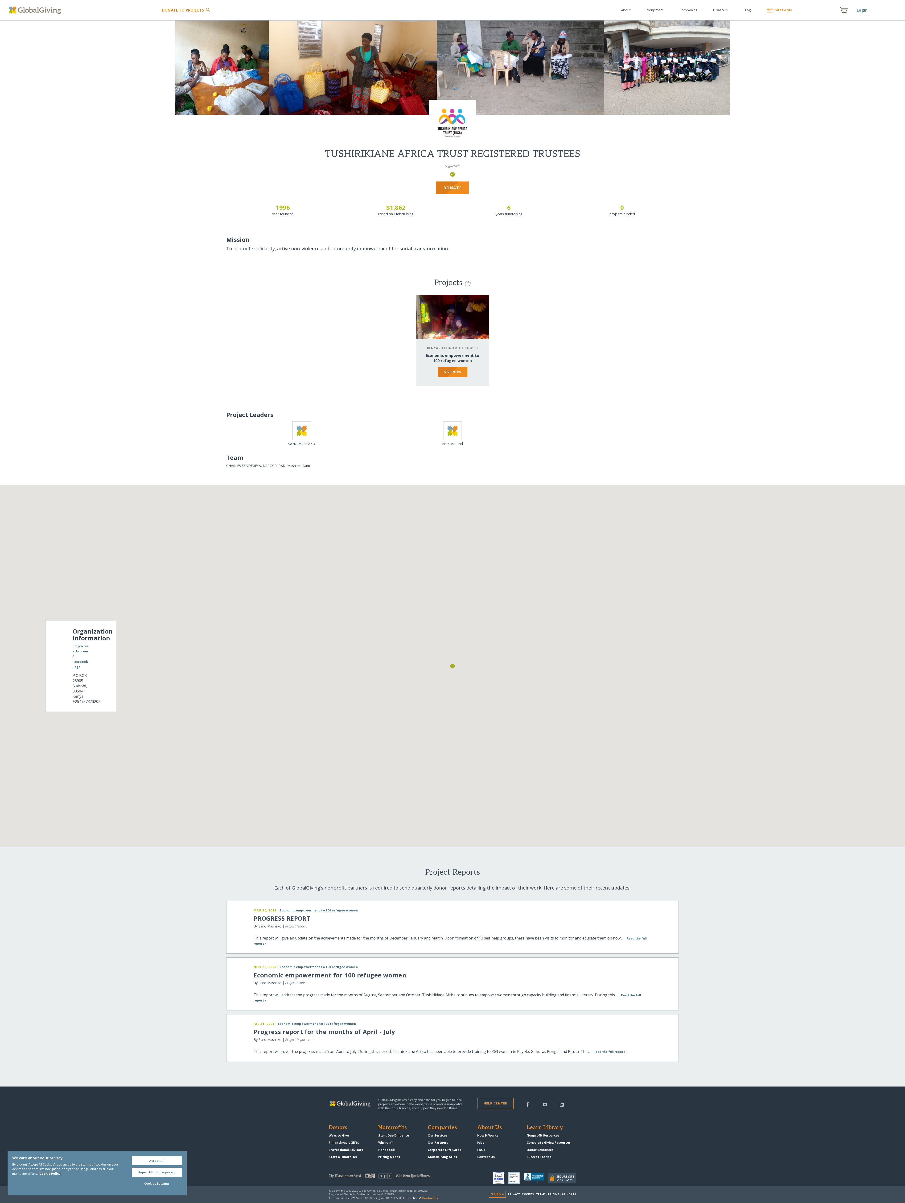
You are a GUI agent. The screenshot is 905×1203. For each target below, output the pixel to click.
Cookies (528, 1194)
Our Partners (438, 1142)
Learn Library (545, 1128)
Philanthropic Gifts (344, 1142)
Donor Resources (540, 1150)
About (626, 10)
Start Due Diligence (393, 1135)
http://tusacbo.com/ (80, 651)
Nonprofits (655, 10)
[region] (97, 1173)
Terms (541, 1194)
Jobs (480, 1142)
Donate (183, 10)
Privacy (514, 1194)
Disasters (720, 10)
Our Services (437, 1135)
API (564, 1194)
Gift (783, 10)
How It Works (487, 1135)
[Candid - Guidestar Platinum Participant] (516, 1178)
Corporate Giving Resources (549, 1142)
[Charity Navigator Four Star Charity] (500, 1178)
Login (862, 10)
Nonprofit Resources (543, 1135)
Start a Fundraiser (343, 1157)
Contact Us (486, 1157)
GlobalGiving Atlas (442, 1157)
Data (572, 1194)
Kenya (432, 348)
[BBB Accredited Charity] (536, 1178)
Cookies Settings (156, 1183)
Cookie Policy (50, 1173)
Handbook (386, 1150)
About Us (489, 1128)
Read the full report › (610, 1052)
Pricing (554, 1194)
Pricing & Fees (389, 1157)
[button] (452, 666)
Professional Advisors (346, 1150)
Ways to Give (339, 1135)
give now (452, 372)
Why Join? (385, 1142)
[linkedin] (562, 1104)
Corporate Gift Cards (444, 1150)
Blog (747, 10)
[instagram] (545, 1104)
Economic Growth (460, 348)
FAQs (481, 1150)
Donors (338, 1128)
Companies (688, 10)
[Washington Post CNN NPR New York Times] (390, 1177)
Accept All (157, 1160)
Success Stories (539, 1157)
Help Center (495, 1103)
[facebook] (528, 1104)
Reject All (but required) (156, 1172)
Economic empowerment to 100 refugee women (452, 358)
